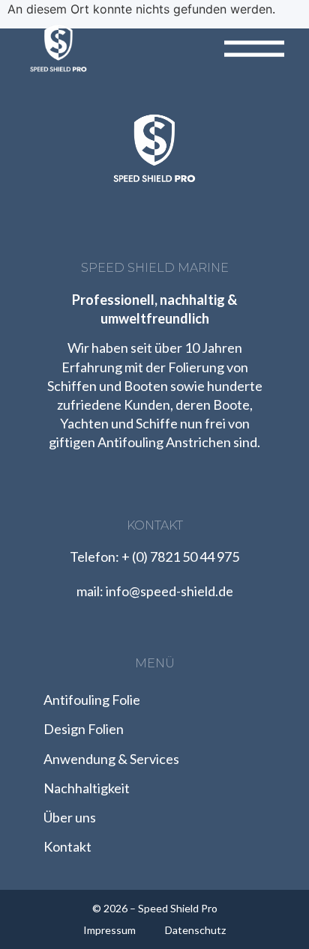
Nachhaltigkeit (87, 788)
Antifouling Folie (92, 699)
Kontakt (68, 846)
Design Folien (84, 729)
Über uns (70, 817)
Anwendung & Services (111, 759)
